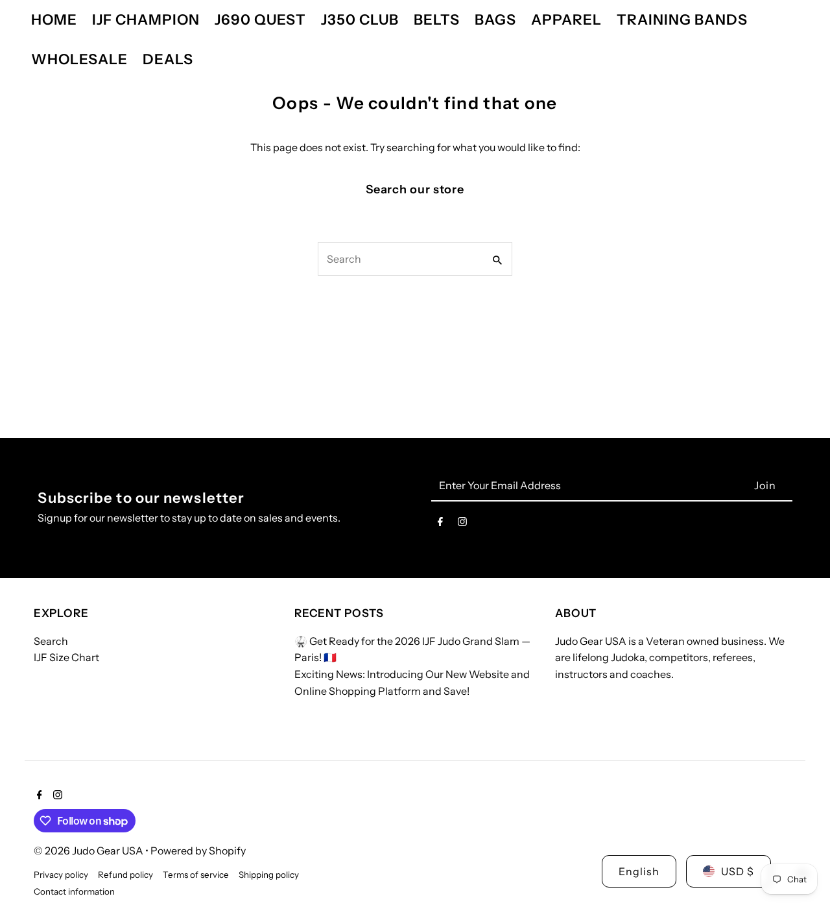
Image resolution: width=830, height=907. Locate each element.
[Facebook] (440, 524)
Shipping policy (269, 874)
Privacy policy (61, 874)
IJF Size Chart (66, 657)
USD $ (737, 871)
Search (51, 641)
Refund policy (125, 874)
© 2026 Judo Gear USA (89, 850)
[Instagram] (462, 524)
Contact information (74, 891)
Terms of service (196, 874)
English (639, 871)
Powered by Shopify (198, 850)
